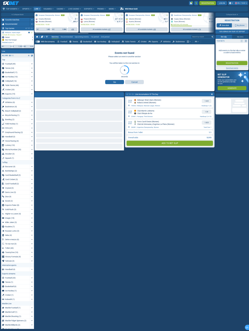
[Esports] (196, 41)
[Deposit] (196, 3)
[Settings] (231, 3)
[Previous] (26, 28)
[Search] (212, 36)
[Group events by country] (31, 55)
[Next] (32, 28)
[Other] (188, 41)
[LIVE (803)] (37, 37)
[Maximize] (32, 20)
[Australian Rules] (42, 37)
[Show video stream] (29, 32)
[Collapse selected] (28, 55)
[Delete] (121, 94)
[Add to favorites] (31, 32)
